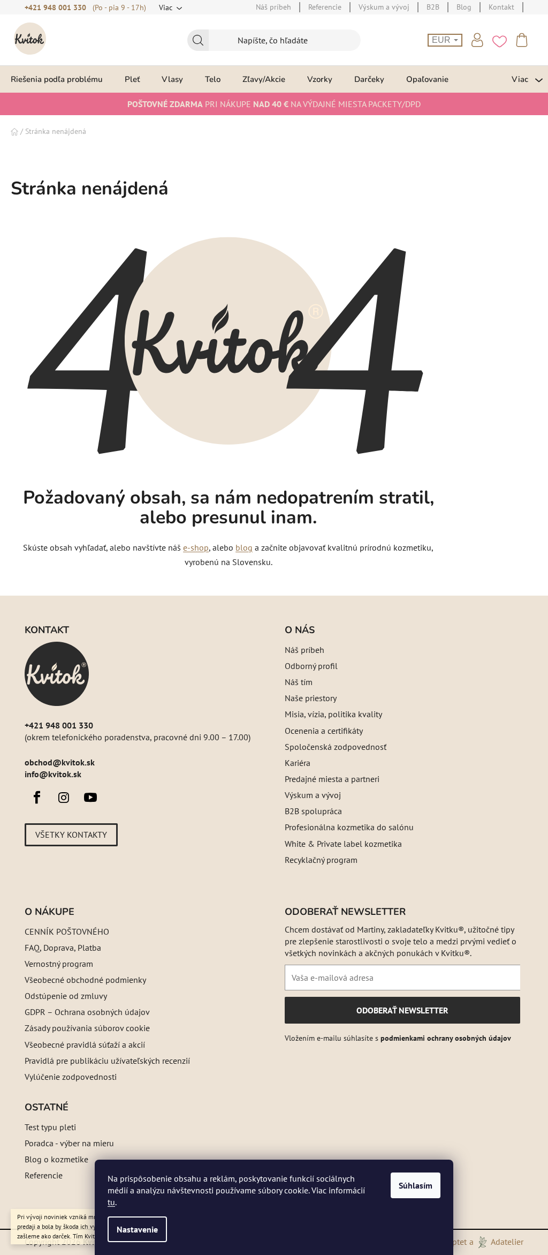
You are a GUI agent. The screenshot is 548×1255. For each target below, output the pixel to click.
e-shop (196, 547)
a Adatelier (496, 1241)
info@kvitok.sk (53, 774)
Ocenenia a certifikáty (324, 730)
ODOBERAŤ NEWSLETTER (402, 1014)
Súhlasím (415, 1185)
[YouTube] (90, 797)
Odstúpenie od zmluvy (66, 995)
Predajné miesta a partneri (332, 778)
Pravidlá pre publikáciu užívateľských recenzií (107, 1060)
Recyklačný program (321, 859)
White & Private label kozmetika (343, 843)
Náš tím (299, 682)
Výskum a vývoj (313, 795)
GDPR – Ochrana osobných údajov (87, 1011)
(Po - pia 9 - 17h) (119, 7)
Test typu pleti (50, 1127)
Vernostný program (59, 963)
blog (244, 547)
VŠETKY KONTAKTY (71, 834)
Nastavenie (137, 1229)
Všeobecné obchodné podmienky (85, 979)
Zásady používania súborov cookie (87, 1028)
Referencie (44, 1175)
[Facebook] (37, 797)
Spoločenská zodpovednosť (335, 746)
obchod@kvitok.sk (60, 762)
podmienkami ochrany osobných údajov (445, 1038)
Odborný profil (311, 665)
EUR (442, 39)
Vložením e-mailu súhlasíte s (398, 1038)
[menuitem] (56, 79)
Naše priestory (311, 698)
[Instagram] (63, 797)
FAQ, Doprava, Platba (63, 947)
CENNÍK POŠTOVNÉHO (67, 931)
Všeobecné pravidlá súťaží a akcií (85, 1044)
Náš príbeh (304, 649)
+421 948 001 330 (55, 7)
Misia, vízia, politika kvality (333, 714)
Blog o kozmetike (56, 1159)
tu (111, 1202)
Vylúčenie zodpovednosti (71, 1076)
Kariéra (297, 762)
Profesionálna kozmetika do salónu (349, 827)
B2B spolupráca (313, 811)
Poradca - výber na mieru (69, 1143)
